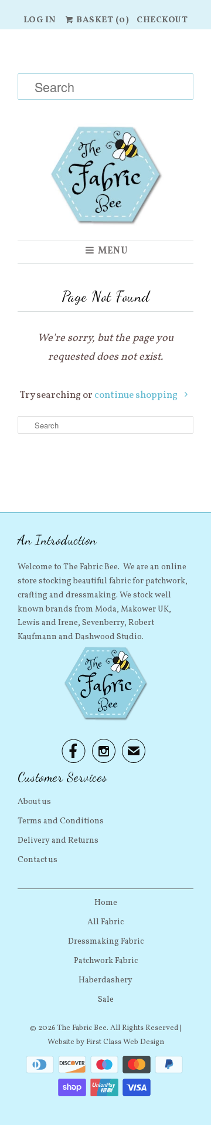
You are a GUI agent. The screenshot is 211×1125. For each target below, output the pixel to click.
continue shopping (136, 395)
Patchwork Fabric (106, 961)
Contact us (37, 860)
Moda (106, 609)
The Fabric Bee (82, 1028)
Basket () (102, 20)
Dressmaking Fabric (106, 941)
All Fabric (105, 922)
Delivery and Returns (58, 840)
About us (34, 802)
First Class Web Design (125, 1042)
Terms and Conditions (61, 821)
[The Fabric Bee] (105, 135)
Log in (39, 20)
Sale (106, 999)
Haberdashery (105, 980)
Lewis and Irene (48, 623)
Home (105, 902)
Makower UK (145, 609)
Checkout (162, 20)
